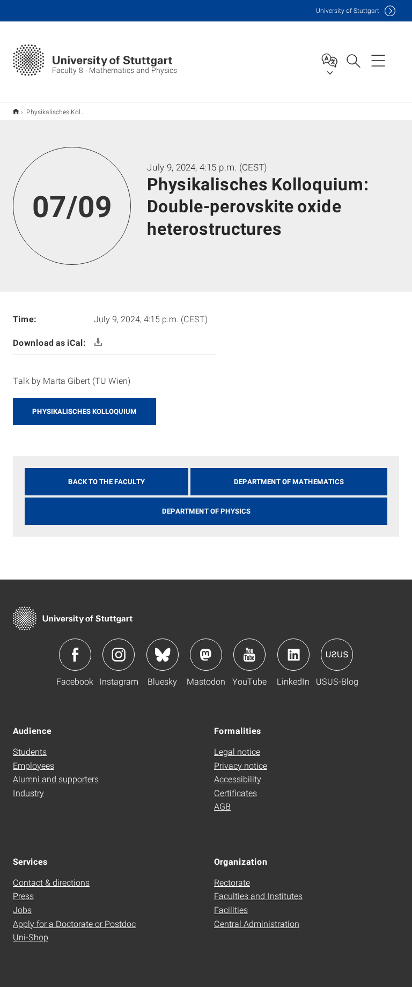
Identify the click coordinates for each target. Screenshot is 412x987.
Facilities (231, 909)
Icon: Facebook (75, 655)
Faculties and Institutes (258, 895)
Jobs (22, 909)
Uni (347, 10)
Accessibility (237, 778)
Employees (33, 765)
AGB (222, 806)
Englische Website (16, 111)
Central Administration (256, 923)
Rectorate (232, 882)
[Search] (353, 60)
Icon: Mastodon (206, 655)
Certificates (235, 792)
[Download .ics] (98, 342)
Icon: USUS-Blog (337, 655)
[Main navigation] (378, 60)
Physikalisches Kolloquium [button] (84, 411)
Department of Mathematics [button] (289, 481)
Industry (28, 792)
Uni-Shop (30, 937)
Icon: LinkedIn (293, 655)
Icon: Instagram (118, 655)
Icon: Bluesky (162, 655)
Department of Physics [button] (206, 511)
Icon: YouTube (249, 655)
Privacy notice (240, 765)
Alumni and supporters (56, 778)
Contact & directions (51, 882)
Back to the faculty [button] (106, 481)
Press (23, 895)
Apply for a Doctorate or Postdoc (74, 923)
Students (30, 751)
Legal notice (237, 751)
